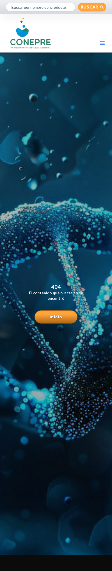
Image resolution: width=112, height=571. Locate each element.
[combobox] (41, 7)
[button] (102, 43)
